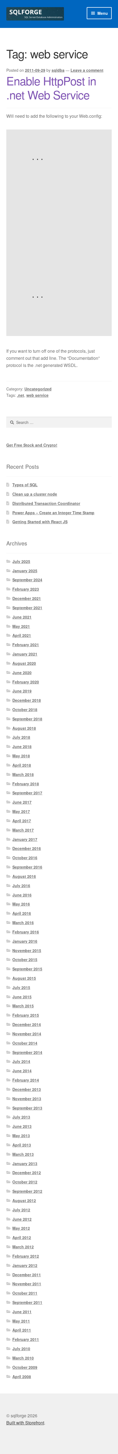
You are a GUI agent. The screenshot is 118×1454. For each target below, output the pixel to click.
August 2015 (24, 978)
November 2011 (26, 1283)
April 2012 (21, 1237)
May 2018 (21, 755)
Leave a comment (87, 70)
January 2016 (24, 941)
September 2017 (27, 792)
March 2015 (23, 1005)
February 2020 (25, 682)
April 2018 (21, 765)
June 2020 (22, 672)
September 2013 (27, 1108)
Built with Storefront (25, 1422)
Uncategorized (38, 389)
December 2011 (26, 1274)
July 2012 (21, 1209)
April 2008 (21, 1376)
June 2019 (22, 691)
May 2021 (21, 626)
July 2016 (21, 885)
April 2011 (21, 1330)
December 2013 (26, 1089)
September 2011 (27, 1302)
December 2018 (26, 700)
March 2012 (23, 1246)
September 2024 (27, 579)
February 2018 (25, 783)
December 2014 (26, 1024)
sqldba (58, 70)
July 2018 (21, 737)
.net (20, 395)
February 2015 (25, 1015)
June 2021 (22, 617)
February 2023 (25, 589)
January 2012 (24, 1265)
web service (37, 395)
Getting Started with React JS (40, 521)
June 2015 (22, 996)
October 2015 (24, 959)
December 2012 (26, 1172)
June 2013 (22, 1126)
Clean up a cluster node (34, 494)
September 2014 (27, 1052)
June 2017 (22, 802)
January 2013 (24, 1163)
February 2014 (25, 1080)
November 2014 (26, 1033)
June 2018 (22, 746)
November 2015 (26, 950)
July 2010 (21, 1348)
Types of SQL (25, 484)
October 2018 (24, 709)
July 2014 (21, 1061)
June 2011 (22, 1311)
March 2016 (23, 922)
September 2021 (27, 607)
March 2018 (23, 774)
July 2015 (21, 987)
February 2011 (25, 1339)
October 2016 (24, 857)
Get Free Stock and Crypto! (31, 445)
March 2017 (23, 830)
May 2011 (21, 1321)
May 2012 (21, 1228)
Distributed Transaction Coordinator (46, 503)
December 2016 (26, 848)
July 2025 (21, 561)
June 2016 (22, 895)
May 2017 (21, 811)
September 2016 (27, 867)
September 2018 (27, 719)
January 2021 (24, 654)
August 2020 (24, 663)
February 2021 (25, 644)
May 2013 (21, 1135)
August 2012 (24, 1200)
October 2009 (24, 1367)
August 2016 (24, 876)
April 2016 (21, 913)
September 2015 (27, 969)
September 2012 (27, 1191)
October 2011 (24, 1293)
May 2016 (21, 904)
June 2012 (22, 1219)
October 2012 (24, 1182)
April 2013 (21, 1145)
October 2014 (24, 1043)
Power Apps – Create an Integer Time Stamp (53, 512)
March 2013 (23, 1154)
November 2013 (26, 1098)
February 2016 (25, 932)
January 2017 (24, 839)
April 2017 (21, 820)
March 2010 (23, 1358)
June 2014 (22, 1070)
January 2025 (24, 570)
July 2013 (21, 1117)
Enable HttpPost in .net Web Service (51, 87)
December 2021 (26, 598)
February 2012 (25, 1256)
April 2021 (21, 635)
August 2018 (24, 728)
